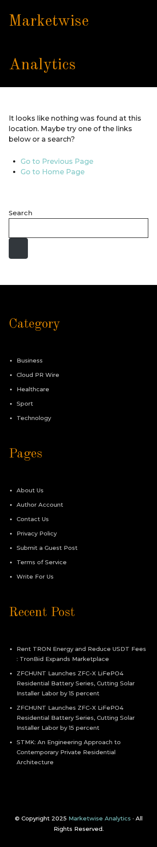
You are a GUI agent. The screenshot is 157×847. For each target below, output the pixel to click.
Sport (25, 403)
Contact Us (33, 518)
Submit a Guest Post (47, 547)
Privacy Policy (37, 533)
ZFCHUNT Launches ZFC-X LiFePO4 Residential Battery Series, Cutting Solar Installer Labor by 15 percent (76, 683)
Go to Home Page (52, 172)
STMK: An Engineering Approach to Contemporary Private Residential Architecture (69, 752)
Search (20, 213)
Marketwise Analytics (99, 818)
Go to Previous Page (56, 161)
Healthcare (33, 389)
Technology (34, 417)
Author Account (40, 504)
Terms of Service (42, 562)
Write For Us (35, 576)
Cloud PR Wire (38, 374)
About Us (30, 490)
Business (30, 360)
